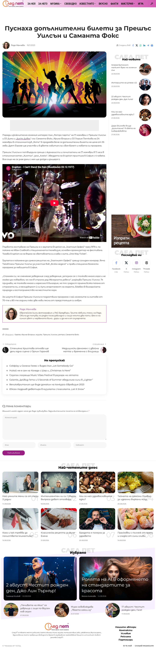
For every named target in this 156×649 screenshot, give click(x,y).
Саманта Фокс (72, 334)
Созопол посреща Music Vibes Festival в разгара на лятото (43, 375)
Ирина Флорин (28, 334)
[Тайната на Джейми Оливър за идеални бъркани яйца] (136, 482)
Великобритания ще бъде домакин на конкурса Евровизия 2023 (46, 384)
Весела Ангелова (89, 596)
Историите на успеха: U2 (124, 83)
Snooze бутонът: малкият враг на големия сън (124, 67)
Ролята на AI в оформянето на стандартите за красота (115, 584)
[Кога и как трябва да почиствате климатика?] (20, 519)
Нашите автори (125, 627)
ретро (61, 334)
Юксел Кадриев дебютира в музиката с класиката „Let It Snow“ (47, 389)
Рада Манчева (18, 45)
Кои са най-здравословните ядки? (122, 113)
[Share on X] (136, 45)
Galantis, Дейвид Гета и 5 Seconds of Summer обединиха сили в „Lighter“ (51, 379)
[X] (126, 266)
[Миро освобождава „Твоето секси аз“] (61, 610)
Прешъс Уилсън (50, 334)
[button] (152, 3)
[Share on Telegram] (148, 45)
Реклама (126, 636)
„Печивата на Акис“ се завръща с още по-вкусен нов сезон (35, 608)
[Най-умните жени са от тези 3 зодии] (20, 482)
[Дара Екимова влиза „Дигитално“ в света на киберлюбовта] (145, 130)
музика (39, 334)
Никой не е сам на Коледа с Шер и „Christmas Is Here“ (40, 370)
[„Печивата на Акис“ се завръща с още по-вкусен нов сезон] (11, 610)
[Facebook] (116, 266)
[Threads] (146, 266)
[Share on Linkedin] (144, 45)
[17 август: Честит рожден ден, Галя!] (112, 610)
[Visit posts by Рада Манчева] (6, 45)
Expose (18, 334)
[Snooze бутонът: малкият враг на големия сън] (145, 69)
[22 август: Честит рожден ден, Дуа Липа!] (145, 100)
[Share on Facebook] (133, 45)
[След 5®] (13, 3)
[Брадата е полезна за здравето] (97, 519)
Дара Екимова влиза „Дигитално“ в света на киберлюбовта (123, 128)
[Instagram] (136, 266)
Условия (126, 633)
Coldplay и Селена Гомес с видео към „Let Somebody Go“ (41, 365)
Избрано (78, 552)
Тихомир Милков (13, 596)
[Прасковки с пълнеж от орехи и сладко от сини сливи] (136, 519)
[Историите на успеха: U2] (145, 84)
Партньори (126, 639)
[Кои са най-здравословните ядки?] (145, 115)
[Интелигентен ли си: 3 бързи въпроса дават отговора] (59, 482)
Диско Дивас (23, 138)
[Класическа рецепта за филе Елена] (59, 519)
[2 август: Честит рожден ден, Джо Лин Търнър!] (40, 578)
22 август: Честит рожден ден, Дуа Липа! (122, 97)
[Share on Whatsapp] (140, 45)
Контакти (125, 630)
